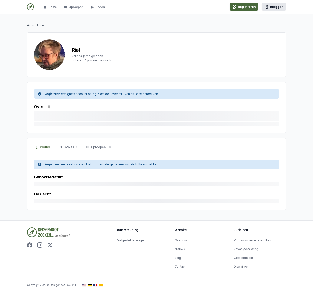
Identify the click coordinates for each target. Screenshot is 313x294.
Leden (100, 7)
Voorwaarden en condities (252, 240)
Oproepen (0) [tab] (101, 147)
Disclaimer (241, 266)
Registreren (247, 7)
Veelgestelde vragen (130, 240)
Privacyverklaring (246, 249)
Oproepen (76, 7)
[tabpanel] (156, 181)
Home (52, 7)
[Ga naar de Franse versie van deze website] (95, 285)
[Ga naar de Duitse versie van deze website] (90, 285)
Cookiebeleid (243, 258)
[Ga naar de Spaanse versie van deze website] (101, 285)
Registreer (52, 94)
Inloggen (276, 7)
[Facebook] (29, 245)
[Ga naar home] (30, 6)
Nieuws (180, 249)
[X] (50, 245)
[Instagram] (39, 245)
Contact (180, 266)
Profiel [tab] (45, 147)
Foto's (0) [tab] (70, 147)
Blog (178, 258)
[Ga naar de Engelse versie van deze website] (84, 285)
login (95, 94)
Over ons (181, 240)
